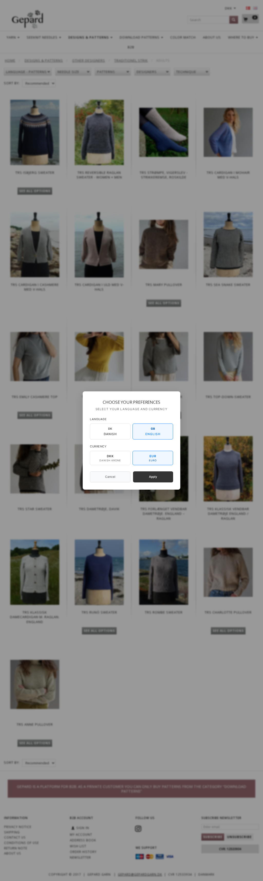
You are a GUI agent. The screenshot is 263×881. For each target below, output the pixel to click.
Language (98, 419)
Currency (98, 446)
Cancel (110, 477)
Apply (153, 477)
